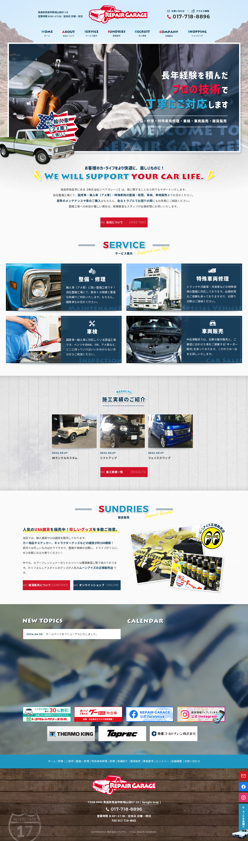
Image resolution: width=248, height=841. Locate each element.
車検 (112, 761)
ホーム (52, 761)
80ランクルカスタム (65, 458)
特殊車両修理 (99, 761)
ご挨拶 (70, 761)
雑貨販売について (48, 585)
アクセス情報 (202, 10)
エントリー (162, 761)
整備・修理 (82, 761)
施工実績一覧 (126, 472)
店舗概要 (176, 761)
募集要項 (148, 761)
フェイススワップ (159, 458)
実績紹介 (122, 761)
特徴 (60, 761)
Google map (150, 802)
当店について (126, 222)
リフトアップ (108, 458)
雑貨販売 (135, 761)
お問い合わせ (178, 11)
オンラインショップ (99, 585)
